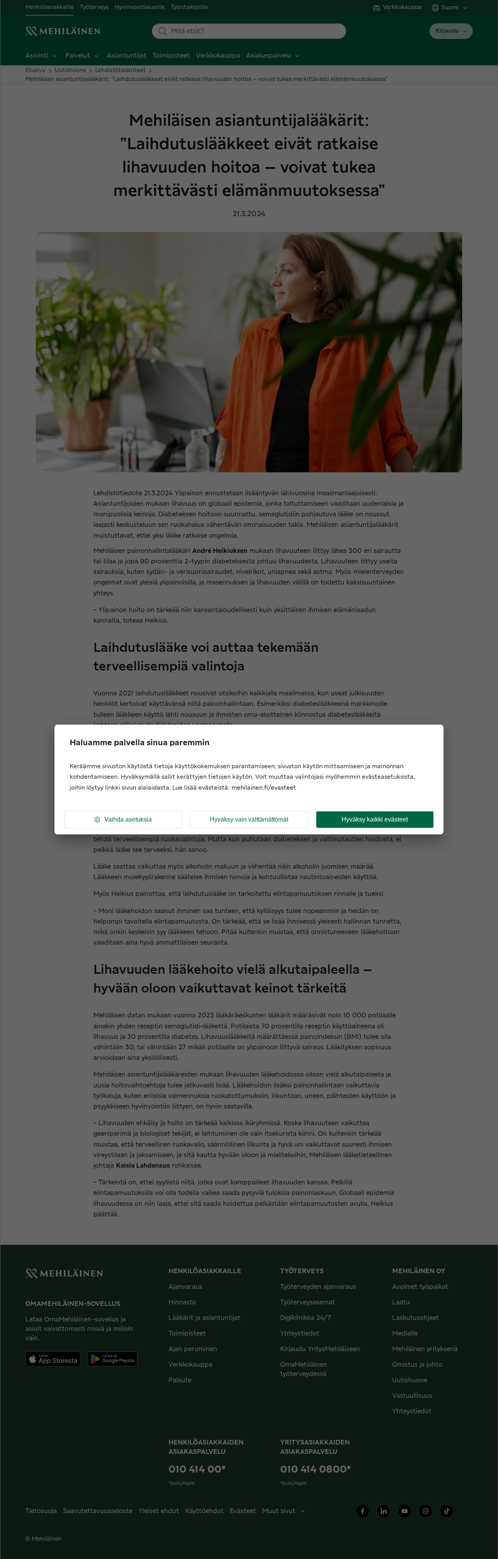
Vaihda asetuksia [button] (128, 819)
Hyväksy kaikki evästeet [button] (375, 819)
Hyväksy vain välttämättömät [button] (249, 819)
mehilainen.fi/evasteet (263, 788)
